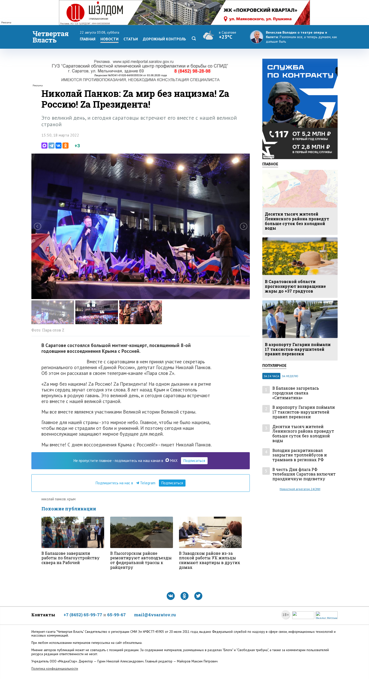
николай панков (53, 499)
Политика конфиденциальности (54, 668)
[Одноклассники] (66, 146)
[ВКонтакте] (58, 146)
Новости (109, 38)
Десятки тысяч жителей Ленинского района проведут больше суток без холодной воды (303, 433)
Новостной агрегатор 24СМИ (300, 489)
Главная (87, 38)
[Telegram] (51, 146)
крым (71, 499)
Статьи (131, 38)
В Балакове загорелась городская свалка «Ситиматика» (295, 393)
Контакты (43, 615)
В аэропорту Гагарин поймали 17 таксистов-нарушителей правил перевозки (303, 412)
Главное (270, 163)
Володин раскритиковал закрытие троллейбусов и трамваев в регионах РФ (299, 455)
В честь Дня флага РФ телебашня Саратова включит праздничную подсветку (304, 474)
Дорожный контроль (164, 38)
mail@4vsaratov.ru (155, 615)
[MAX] (44, 146)
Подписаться (194, 460)
